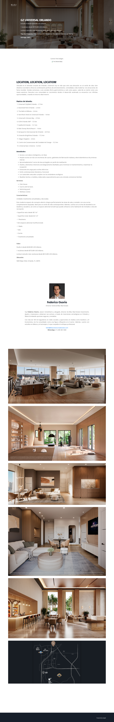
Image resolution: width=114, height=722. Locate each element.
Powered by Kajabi (101, 718)
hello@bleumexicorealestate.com (57, 328)
